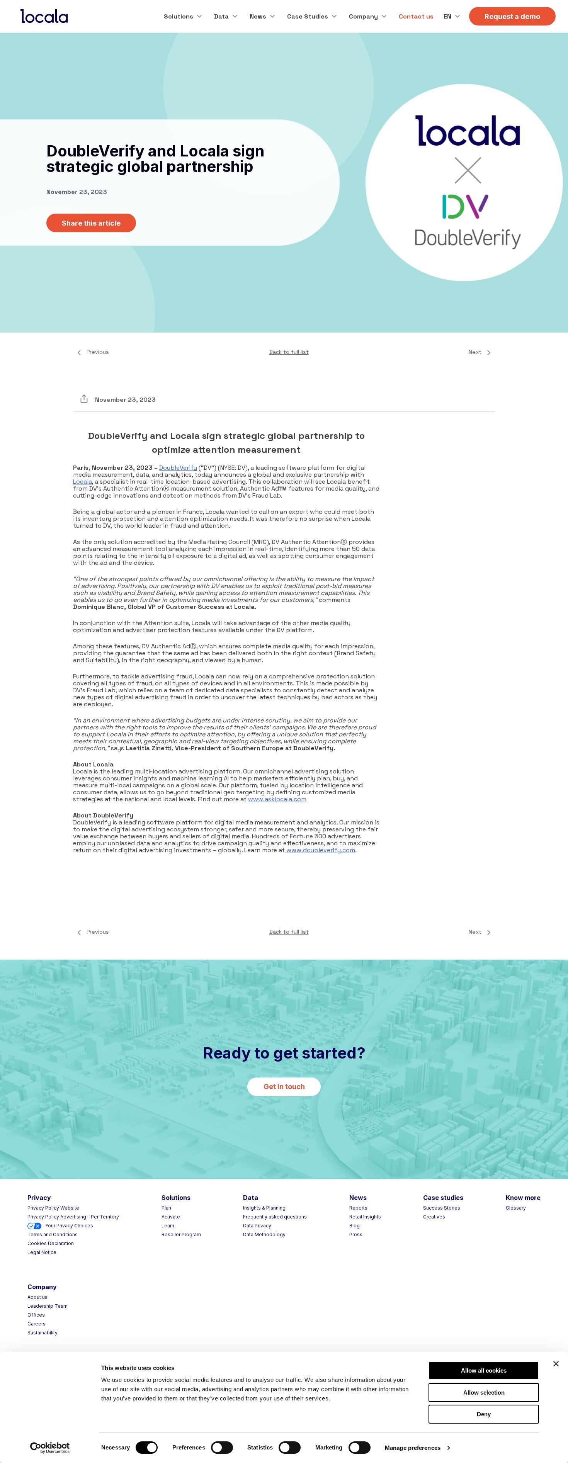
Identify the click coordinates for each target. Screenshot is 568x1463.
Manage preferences (412, 1447)
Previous (98, 351)
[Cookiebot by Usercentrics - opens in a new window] (50, 1448)
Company (363, 16)
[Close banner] (556, 1363)
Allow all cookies (484, 1370)
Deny (484, 1414)
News (258, 16)
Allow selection (484, 1392)
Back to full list (289, 351)
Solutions (178, 16)
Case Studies (307, 16)
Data (221, 16)
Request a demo (512, 16)
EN (447, 16)
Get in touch (284, 1086)
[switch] (222, 1447)
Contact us (416, 16)
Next (475, 351)
